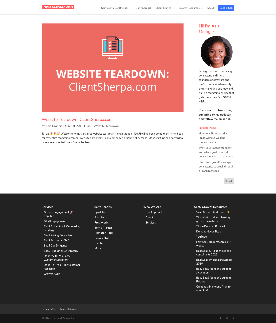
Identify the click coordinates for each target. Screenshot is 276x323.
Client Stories (163, 8)
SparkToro (101, 212)
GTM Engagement (55, 221)
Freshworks (102, 222)
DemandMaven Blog (208, 231)
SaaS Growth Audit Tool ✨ (213, 212)
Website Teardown (106, 126)
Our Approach (144, 8)
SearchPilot (102, 238)
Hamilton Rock (104, 233)
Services (151, 222)
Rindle (99, 243)
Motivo (99, 248)
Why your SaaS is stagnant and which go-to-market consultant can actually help (216, 152)
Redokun (100, 217)
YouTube (201, 237)
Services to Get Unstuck (114, 8)
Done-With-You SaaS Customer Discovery (57, 258)
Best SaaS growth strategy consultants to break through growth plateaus (216, 166)
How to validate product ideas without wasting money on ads (213, 138)
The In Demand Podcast (210, 226)
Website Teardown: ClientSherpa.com (77, 119)
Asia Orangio (54, 126)
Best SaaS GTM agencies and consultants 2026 (213, 253)
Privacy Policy (49, 309)
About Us (151, 217)
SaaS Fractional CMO (56, 240)
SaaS (89, 126)
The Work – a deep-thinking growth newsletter (213, 219)
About (210, 8)
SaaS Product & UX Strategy (61, 251)
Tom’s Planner (103, 228)
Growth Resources (189, 8)
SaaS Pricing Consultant (58, 235)
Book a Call (226, 8)
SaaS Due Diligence (55, 245)
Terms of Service (68, 309)
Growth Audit (52, 274)
